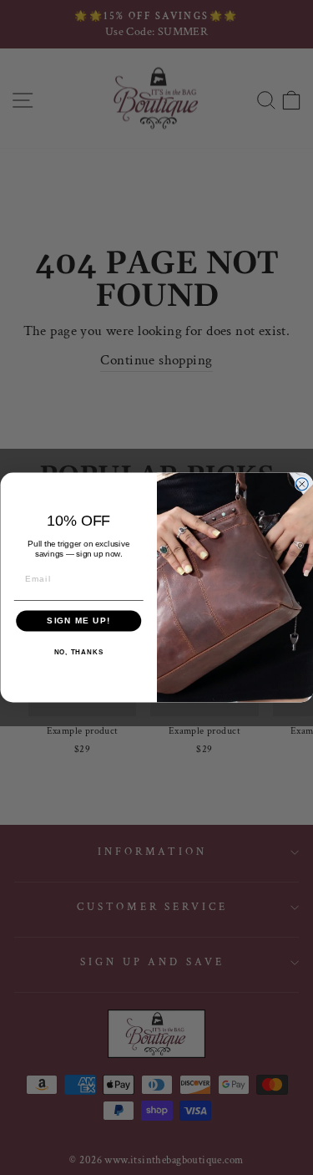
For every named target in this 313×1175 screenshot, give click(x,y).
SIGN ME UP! (78, 621)
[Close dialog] (301, 484)
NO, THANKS (78, 652)
